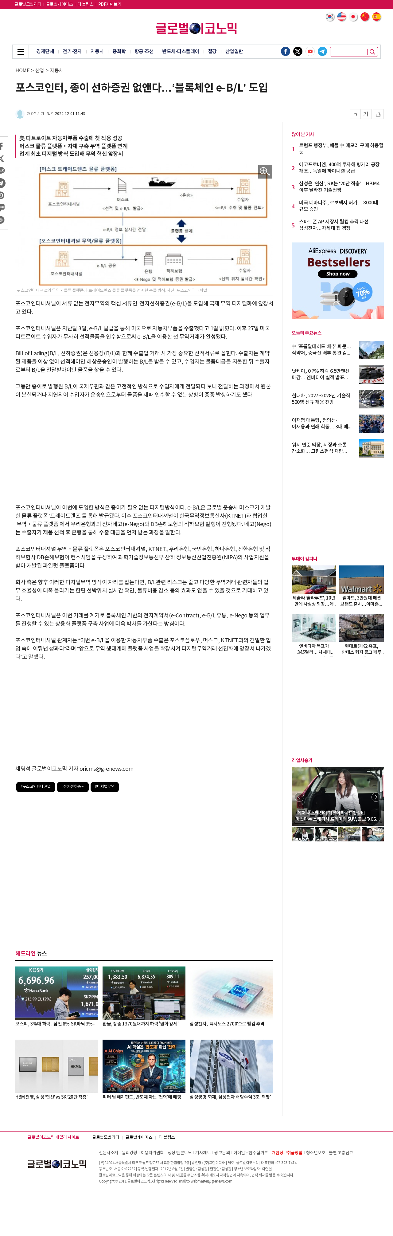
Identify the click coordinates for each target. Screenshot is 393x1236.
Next (376, 797)
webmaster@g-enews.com (211, 1181)
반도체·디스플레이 (180, 51)
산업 (39, 70)
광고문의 (222, 1153)
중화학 (119, 51)
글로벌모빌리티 (27, 4)
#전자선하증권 (73, 787)
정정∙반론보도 (180, 1153)
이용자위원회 (152, 1153)
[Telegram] (322, 51)
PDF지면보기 (110, 4)
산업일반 (234, 51)
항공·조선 (144, 51)
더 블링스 (85, 4)
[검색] (372, 52)
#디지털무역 (105, 787)
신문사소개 (108, 1153)
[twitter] (297, 51)
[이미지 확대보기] (265, 172)
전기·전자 (72, 51)
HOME (22, 70)
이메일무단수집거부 (250, 1153)
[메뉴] (21, 51)
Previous (299, 797)
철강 (212, 51)
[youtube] (310, 51)
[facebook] (285, 51)
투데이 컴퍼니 (304, 559)
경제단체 (45, 51)
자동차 (97, 51)
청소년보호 (315, 1153)
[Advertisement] (144, 451)
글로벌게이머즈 (59, 4)
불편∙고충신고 (341, 1153)
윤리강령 (129, 1153)
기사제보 (203, 1153)
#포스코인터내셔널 (36, 787)
